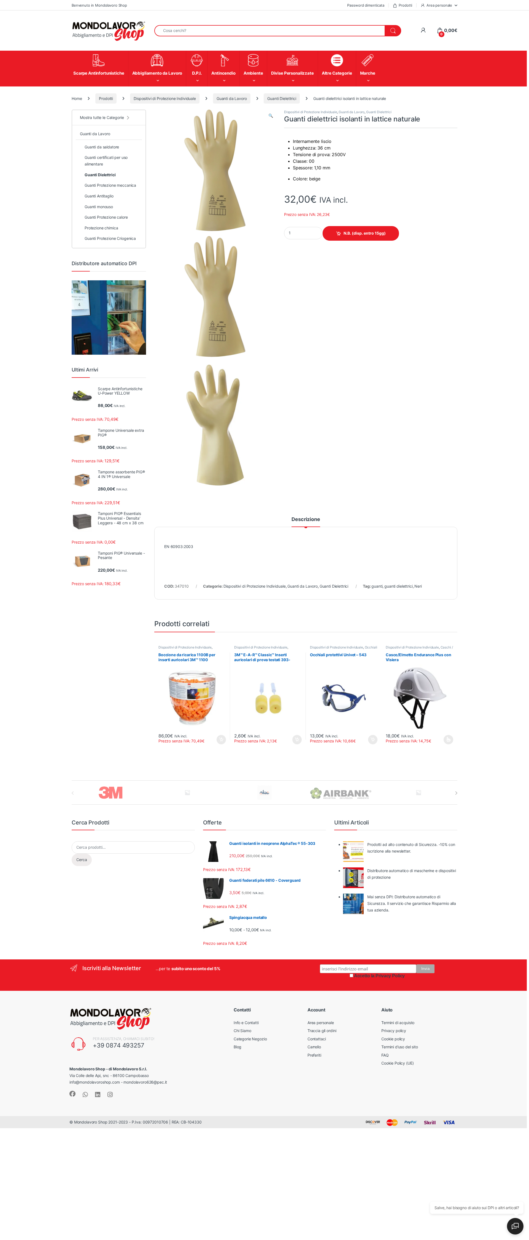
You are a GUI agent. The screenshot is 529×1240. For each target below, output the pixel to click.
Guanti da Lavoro (232, 98)
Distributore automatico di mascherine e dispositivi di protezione (411, 874)
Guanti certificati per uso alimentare (106, 160)
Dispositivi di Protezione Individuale (165, 98)
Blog (237, 1046)
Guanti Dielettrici (281, 98)
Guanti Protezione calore (106, 217)
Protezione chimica (101, 228)
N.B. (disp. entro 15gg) (365, 233)
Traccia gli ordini (321, 1030)
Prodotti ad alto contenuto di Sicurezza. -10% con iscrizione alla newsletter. (411, 847)
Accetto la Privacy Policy (379, 975)
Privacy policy (393, 1030)
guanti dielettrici (398, 586)
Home (77, 98)
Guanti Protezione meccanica (110, 185)
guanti (376, 586)
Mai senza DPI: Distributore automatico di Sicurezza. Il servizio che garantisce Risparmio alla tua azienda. (411, 903)
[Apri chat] (515, 1226)
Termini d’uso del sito (399, 1046)
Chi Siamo (242, 1030)
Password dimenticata (365, 5)
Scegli (447, 739)
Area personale (439, 5)
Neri (418, 586)
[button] (270, 115)
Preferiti (314, 1055)
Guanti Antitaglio (99, 196)
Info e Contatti (246, 1022)
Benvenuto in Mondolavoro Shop (99, 5)
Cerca (81, 859)
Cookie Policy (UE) (397, 1063)
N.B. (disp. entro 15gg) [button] (220, 739)
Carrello (314, 1046)
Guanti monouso (99, 206)
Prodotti (405, 5)
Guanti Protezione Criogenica (110, 238)
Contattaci (316, 1039)
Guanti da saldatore (102, 147)
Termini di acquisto (397, 1022)
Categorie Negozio (250, 1039)
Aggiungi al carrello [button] (294, 739)
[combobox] (269, 30)
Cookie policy (393, 1039)
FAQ (385, 1055)
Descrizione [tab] (306, 519)
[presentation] (456, 793)
